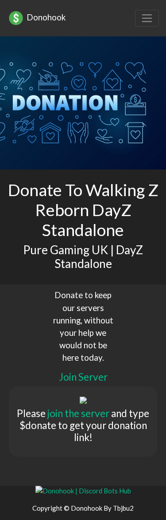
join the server (78, 413)
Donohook (45, 17)
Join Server (83, 377)
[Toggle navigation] (147, 18)
